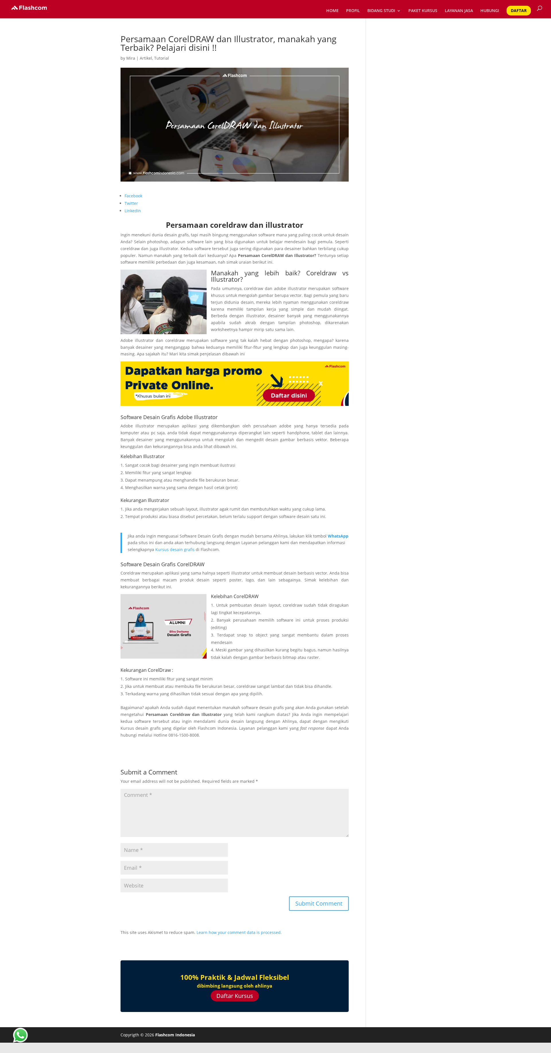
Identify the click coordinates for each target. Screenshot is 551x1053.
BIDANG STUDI (381, 11)
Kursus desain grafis (175, 549)
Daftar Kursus (234, 996)
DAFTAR (519, 10)
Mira (130, 58)
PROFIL (353, 11)
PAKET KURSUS (422, 11)
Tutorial (161, 58)
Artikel (146, 58)
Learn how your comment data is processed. (239, 932)
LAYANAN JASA (459, 11)
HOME (332, 11)
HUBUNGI (489, 11)
